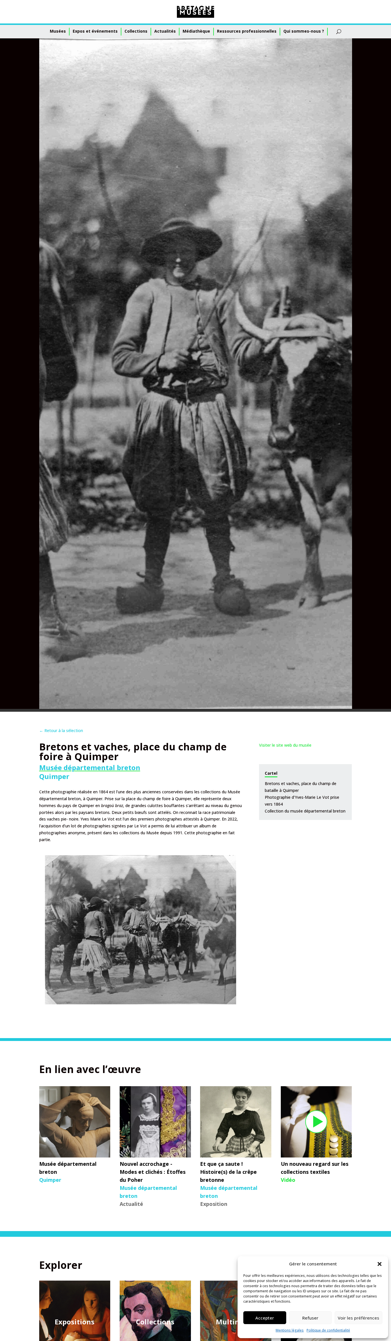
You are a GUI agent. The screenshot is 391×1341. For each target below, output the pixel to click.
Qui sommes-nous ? (303, 31)
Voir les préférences (358, 1318)
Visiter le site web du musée (285, 745)
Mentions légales (290, 1330)
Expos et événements (95, 31)
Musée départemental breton (89, 767)
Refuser (310, 1318)
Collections (136, 31)
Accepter (264, 1318)
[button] (379, 1264)
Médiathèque (196, 31)
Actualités (165, 31)
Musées (58, 31)
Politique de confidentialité (328, 1330)
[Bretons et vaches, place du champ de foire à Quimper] (140, 929)
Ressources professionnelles (247, 31)
